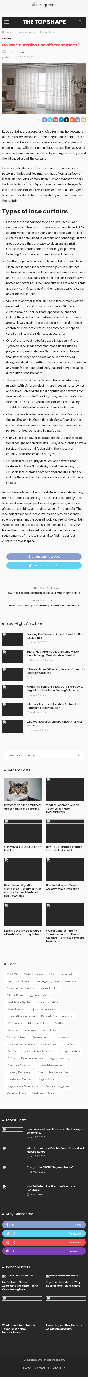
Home (6, 32)
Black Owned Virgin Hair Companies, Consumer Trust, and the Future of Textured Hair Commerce (23, 890)
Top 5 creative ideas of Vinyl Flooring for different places (63, 1283)
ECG (52, 974)
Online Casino (41, 1037)
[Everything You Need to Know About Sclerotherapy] (66, 1308)
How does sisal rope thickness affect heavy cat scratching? (23, 806)
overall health (50, 1044)
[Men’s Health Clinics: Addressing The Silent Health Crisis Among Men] (22, 1276)
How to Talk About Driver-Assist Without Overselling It (64, 887)
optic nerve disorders (21, 1044)
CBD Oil (12, 974)
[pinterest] (44, 1242)
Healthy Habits (48, 1002)
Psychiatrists (71, 1051)
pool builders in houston (40, 1051)
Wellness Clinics (43, 1093)
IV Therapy (14, 1023)
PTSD (11, 1058)
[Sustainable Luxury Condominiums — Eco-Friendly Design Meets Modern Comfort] (12, 656)
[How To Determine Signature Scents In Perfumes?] (65, 831)
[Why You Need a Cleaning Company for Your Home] (12, 726)
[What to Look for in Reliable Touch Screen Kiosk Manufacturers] (65, 789)
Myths (59, 1023)
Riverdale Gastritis (19, 1065)
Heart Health (15, 1009)
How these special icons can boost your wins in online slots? (44, 593)
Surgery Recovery (19, 1072)
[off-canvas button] (6, 22)
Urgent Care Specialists (22, 1086)
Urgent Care (46, 1079)
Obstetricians (16, 1037)
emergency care (48, 981)
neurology (49, 1030)
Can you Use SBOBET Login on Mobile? (22, 848)
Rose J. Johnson (16, 51)
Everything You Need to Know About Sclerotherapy (64, 1327)
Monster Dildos (38, 1023)
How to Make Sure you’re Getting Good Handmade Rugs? (44, 605)
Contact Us (42, 1368)
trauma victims (58, 1072)
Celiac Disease (33, 974)
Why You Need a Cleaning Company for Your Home (54, 723)
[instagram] (44, 1251)
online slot (63, 1037)
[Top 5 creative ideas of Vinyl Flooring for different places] (66, 1276)
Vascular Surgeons (57, 1086)
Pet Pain (12, 1051)
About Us (59, 1368)
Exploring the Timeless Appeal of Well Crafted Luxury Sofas (55, 636)
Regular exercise (32, 1058)
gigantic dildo (49, 988)
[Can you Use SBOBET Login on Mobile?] (23, 831)
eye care (70, 981)
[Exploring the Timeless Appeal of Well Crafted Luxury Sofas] (12, 639)
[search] (80, 22)
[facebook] (44, 1224)
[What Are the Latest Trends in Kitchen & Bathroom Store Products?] (12, 709)
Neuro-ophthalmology (21, 1030)
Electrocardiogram (19, 981)
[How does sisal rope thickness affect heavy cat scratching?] (23, 789)
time (40, 1072)
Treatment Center (19, 1079)
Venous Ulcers (16, 1093)
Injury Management (43, 1009)
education (68, 974)
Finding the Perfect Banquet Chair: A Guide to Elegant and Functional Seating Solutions (55, 688)
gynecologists (39, 995)
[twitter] (44, 1233)
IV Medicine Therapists (56, 1016)
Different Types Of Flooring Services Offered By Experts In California (56, 671)
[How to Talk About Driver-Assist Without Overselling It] (65, 869)
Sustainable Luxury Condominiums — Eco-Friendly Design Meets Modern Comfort (53, 653)
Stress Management (51, 1065)
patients (71, 1044)
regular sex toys (60, 1058)
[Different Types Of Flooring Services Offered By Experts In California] (12, 674)
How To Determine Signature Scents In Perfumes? (64, 848)
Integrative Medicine (21, 1016)
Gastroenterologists (20, 988)
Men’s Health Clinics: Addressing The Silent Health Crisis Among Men (20, 1285)
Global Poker (15, 995)
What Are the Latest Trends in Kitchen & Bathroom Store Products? (51, 706)
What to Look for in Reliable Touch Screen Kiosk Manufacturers (62, 808)
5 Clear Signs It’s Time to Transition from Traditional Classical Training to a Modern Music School (65, 936)
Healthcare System (19, 1002)
